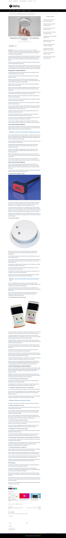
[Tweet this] (11, 488)
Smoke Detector (20, 504)
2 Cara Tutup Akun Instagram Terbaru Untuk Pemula (24, 500)
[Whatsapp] (16, 488)
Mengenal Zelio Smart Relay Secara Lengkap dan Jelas (15, 507)
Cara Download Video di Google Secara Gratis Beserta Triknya (13, 500)
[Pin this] (12, 488)
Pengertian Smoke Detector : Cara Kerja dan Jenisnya (23, 50)
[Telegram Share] (14, 488)
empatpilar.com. (31, 535)
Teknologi (12, 504)
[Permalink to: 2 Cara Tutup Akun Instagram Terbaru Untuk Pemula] (24, 495)
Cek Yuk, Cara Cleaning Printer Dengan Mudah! (34, 500)
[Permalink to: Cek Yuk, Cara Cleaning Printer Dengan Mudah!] (36, 495)
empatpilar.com (20, 482)
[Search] (56, 10)
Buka (15, 45)
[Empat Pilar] (14, 6)
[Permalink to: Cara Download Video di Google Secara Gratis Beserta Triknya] (13, 495)
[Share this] (9, 488)
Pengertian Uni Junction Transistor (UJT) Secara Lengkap (33, 507)
